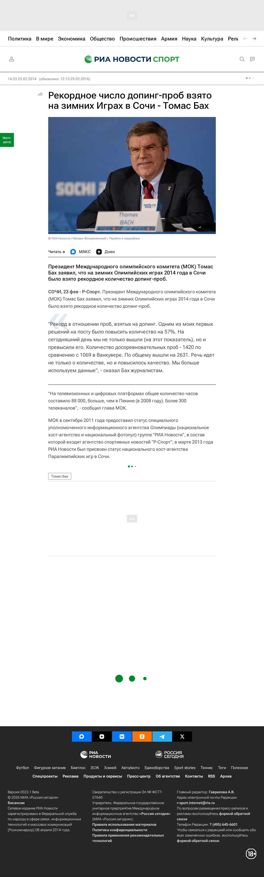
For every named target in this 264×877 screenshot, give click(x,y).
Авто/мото (130, 767)
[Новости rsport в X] (182, 736)
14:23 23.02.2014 (22, 79)
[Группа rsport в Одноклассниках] (142, 736)
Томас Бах (59, 476)
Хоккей (110, 767)
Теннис (207, 767)
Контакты (194, 776)
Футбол (22, 767)
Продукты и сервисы (103, 776)
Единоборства (157, 767)
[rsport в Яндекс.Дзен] (102, 736)
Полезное (239, 767)
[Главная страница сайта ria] (114, 59)
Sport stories (184, 767)
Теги (222, 767)
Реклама (70, 776)
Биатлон (78, 767)
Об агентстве (168, 776)
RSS (211, 776)
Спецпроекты (44, 776)
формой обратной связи (198, 841)
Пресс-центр (139, 776)
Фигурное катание (50, 767)
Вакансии (16, 803)
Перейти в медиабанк (124, 238)
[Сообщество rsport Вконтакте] (122, 736)
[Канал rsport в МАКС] (82, 736)
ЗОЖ (94, 767)
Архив (226, 776)
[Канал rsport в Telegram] (162, 736)
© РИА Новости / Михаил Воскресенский (77, 238)
